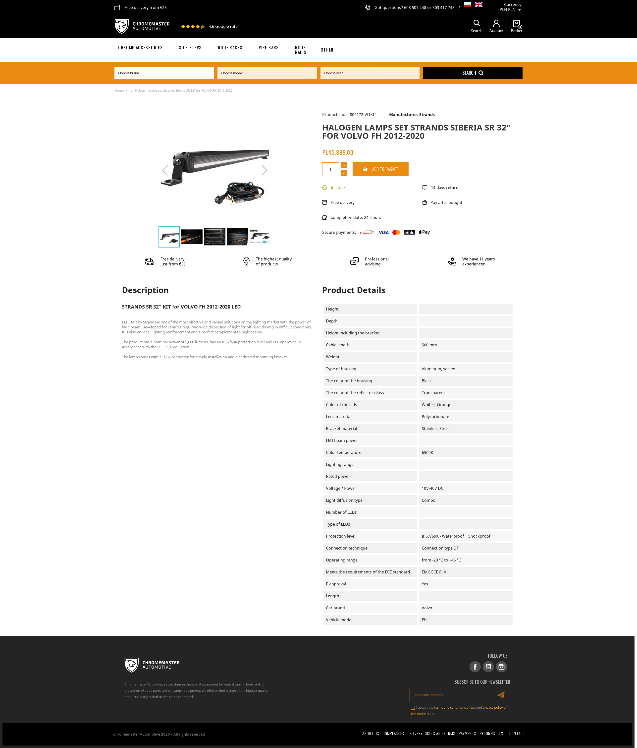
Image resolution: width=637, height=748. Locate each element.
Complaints (393, 734)
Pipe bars (269, 47)
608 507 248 (415, 7)
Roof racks (230, 47)
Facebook (475, 667)
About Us (370, 734)
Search (469, 72)
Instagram (501, 667)
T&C (502, 734)
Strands (427, 114)
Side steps (190, 47)
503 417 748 (443, 7)
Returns (487, 734)
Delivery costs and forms (431, 734)
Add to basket (375, 169)
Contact (517, 734)
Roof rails (300, 49)
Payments (467, 734)
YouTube (488, 667)
